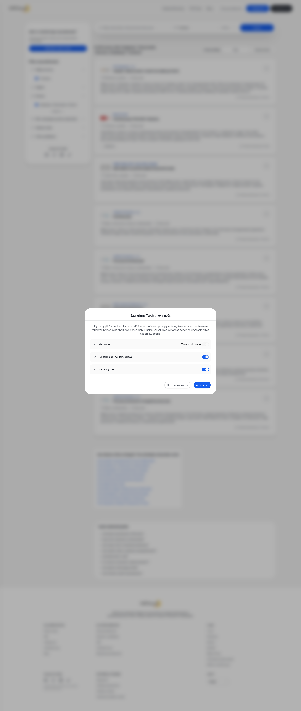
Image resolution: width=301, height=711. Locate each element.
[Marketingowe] (205, 369)
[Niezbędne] (205, 344)
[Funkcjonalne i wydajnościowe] (205, 357)
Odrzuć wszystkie (177, 385)
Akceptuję (202, 385)
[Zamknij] (211, 313)
